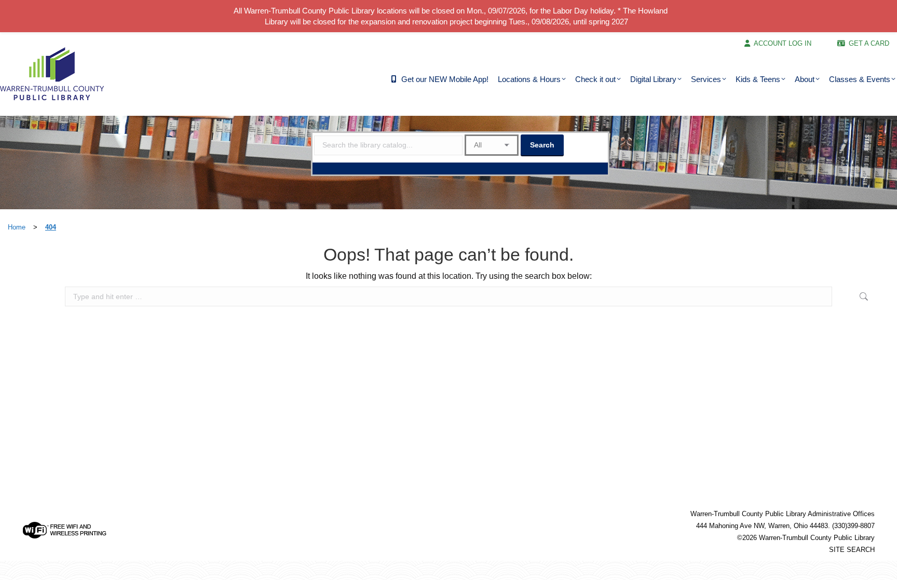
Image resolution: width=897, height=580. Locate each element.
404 (50, 227)
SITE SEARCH (852, 550)
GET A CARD (869, 43)
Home (16, 227)
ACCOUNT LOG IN (782, 43)
